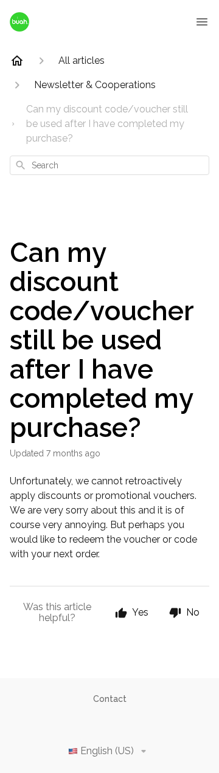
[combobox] (109, 165)
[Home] (17, 60)
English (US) (107, 751)
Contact (110, 699)
